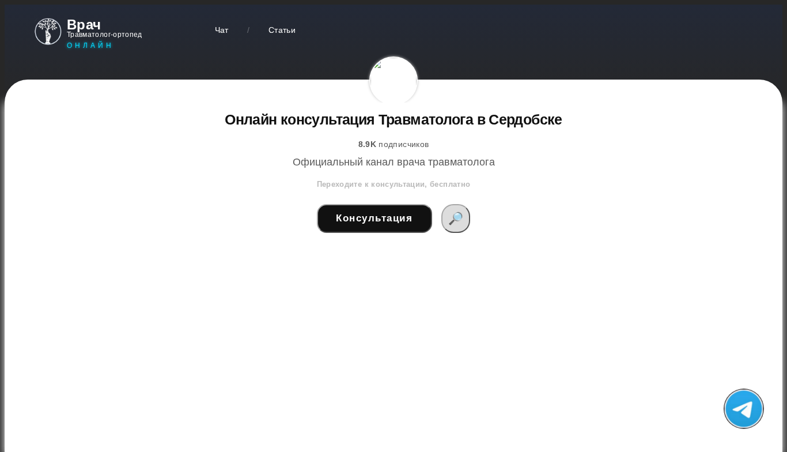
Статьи (282, 30)
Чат (222, 30)
